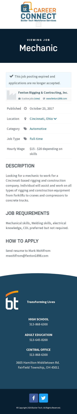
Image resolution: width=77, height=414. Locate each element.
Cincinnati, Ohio (41, 119)
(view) (37, 98)
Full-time (36, 139)
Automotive (38, 129)
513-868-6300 (38, 324)
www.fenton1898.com (56, 98)
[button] (39, 24)
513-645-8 (36, 340)
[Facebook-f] (33, 398)
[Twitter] (43, 398)
